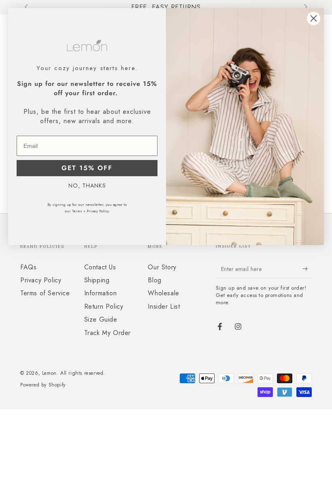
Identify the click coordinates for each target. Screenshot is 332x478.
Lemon (49, 373)
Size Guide (100, 319)
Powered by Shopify (43, 385)
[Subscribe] (307, 269)
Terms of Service (45, 293)
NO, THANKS (87, 185)
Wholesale (163, 293)
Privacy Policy (40, 280)
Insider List (164, 306)
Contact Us (100, 267)
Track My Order (107, 332)
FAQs (28, 267)
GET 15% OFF (87, 168)
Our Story (162, 267)
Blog (154, 280)
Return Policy (103, 306)
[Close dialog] (313, 18)
